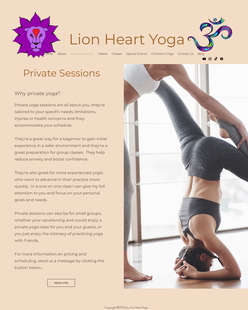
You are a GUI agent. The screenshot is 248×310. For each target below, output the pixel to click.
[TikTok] (216, 59)
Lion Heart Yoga (127, 39)
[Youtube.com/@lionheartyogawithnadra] (204, 59)
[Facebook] (222, 59)
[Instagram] (210, 59)
